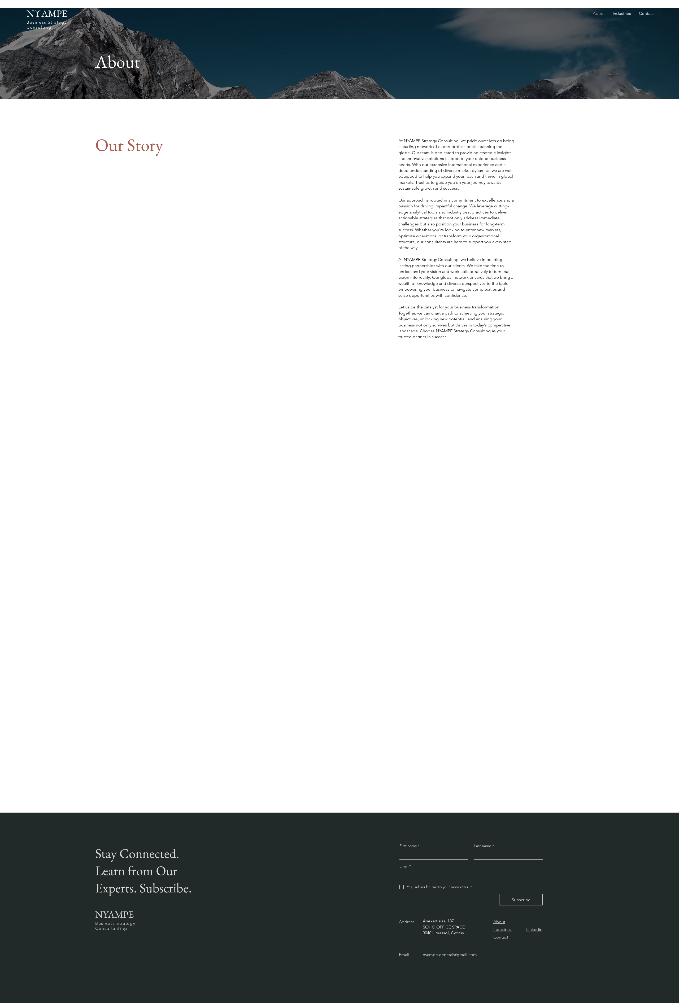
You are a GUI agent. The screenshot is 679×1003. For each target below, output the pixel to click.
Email (405, 866)
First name (409, 845)
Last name (484, 845)
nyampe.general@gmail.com (450, 954)
